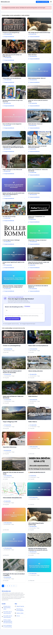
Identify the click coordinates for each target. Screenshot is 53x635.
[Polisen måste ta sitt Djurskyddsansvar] (14, 73)
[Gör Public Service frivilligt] (14, 212)
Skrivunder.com (5, 1)
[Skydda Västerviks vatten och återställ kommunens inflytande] (39, 142)
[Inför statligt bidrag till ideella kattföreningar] (39, 28)
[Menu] (51, 2)
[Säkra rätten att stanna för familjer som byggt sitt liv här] (14, 51)
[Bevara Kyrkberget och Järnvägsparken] (14, 119)
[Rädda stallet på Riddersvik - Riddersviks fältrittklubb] (39, 166)
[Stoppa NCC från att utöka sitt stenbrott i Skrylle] (39, 96)
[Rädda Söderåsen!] (39, 50)
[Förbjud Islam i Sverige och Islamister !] (39, 235)
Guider (4, 604)
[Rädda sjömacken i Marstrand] (39, 119)
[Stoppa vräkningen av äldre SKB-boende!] (14, 165)
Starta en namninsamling (42, 1)
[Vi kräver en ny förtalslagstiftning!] (14, 28)
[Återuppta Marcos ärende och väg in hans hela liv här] (14, 96)
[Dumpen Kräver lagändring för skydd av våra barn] (14, 258)
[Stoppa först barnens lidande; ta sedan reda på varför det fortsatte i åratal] (39, 258)
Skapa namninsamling (13, 318)
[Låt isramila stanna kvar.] (39, 188)
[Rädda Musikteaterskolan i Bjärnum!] (39, 73)
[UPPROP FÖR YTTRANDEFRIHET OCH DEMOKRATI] (39, 212)
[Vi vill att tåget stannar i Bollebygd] (14, 235)
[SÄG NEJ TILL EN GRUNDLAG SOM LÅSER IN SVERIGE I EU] (39, 282)
